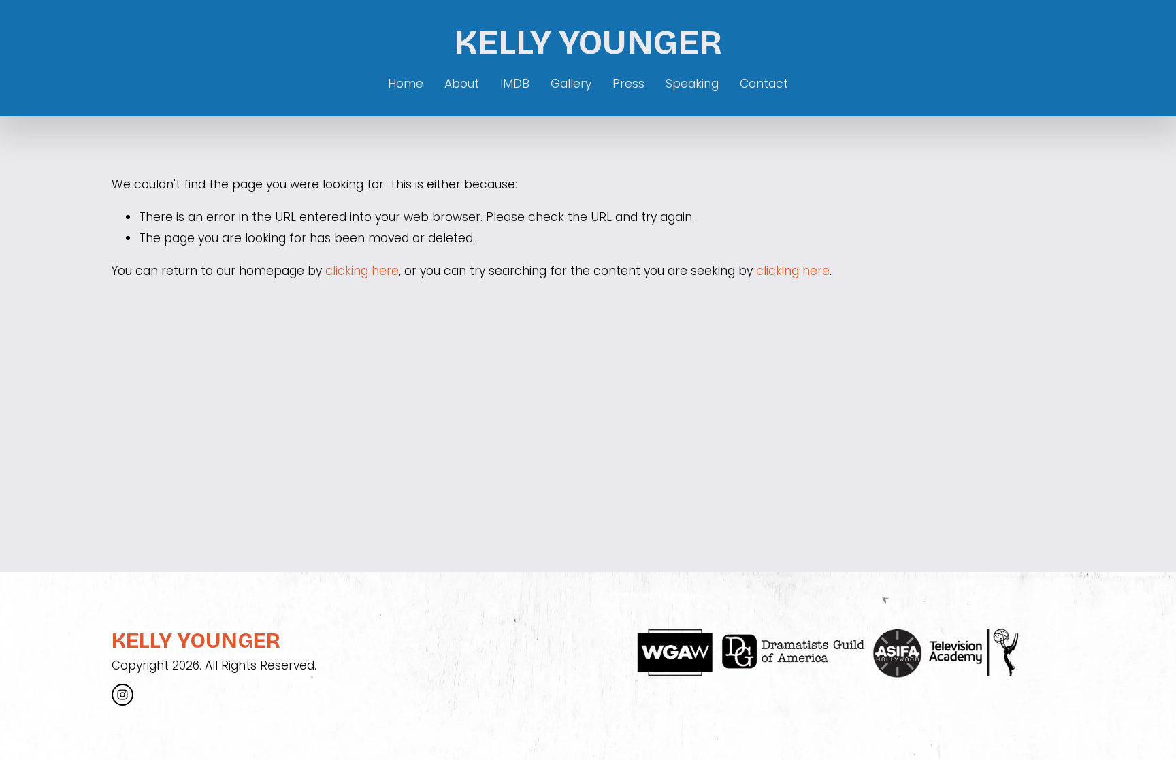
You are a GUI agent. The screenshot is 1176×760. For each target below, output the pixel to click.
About (461, 84)
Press (628, 84)
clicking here (362, 271)
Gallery (571, 84)
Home (405, 84)
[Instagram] (122, 695)
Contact (764, 84)
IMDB (514, 84)
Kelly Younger (588, 42)
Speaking (692, 84)
